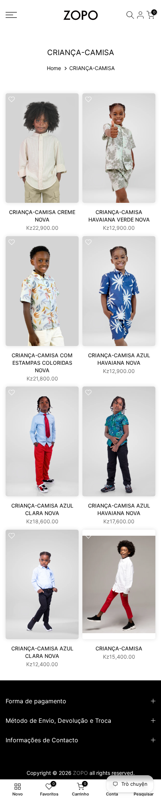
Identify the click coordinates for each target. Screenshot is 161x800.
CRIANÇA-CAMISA (118, 648)
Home (54, 68)
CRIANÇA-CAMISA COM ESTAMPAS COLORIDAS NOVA (42, 362)
